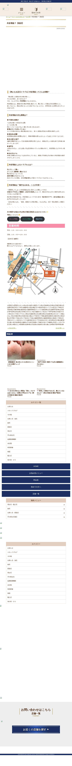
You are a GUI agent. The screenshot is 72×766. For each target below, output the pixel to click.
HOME (36, 466)
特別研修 (10, 447)
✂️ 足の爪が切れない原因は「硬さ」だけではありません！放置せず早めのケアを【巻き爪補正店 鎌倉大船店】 (21, 393)
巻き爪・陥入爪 (12, 504)
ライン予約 (27, 219)
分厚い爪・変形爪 (13, 512)
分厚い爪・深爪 (12, 419)
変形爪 (10, 427)
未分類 (10, 365)
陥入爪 (10, 455)
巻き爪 (10, 431)
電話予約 (39, 219)
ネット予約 (13, 219)
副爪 (9, 423)
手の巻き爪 (11, 435)
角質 (9, 451)
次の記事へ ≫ (60, 328)
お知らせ (10, 406)
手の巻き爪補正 (12, 517)
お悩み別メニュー (36, 473)
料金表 (36, 480)
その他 (10, 414)
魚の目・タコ (12, 460)
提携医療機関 (12, 439)
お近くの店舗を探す (34, 729)
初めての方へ (36, 487)
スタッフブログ (12, 410)
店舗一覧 (36, 494)
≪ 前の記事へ (12, 328)
